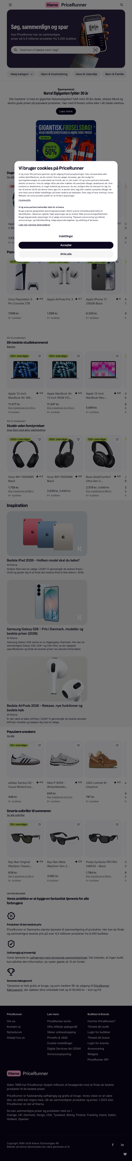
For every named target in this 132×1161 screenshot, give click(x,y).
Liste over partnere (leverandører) (34, 225)
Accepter (66, 245)
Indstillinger (66, 236)
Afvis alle (66, 254)
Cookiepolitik (25, 200)
